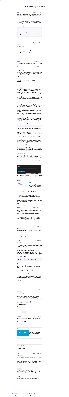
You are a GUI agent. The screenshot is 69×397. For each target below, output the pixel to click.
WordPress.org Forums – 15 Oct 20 (23, 328)
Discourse (17, 395)
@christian (19, 318)
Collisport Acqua (19, 347)
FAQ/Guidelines (21, 393)
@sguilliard (19, 44)
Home (12, 393)
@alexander (30, 89)
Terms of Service (27, 393)
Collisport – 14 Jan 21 (20, 345)
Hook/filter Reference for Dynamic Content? (34, 6)
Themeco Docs (20, 180)
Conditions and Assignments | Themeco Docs (35, 182)
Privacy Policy (33, 393)
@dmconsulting (20, 355)
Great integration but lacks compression (33, 330)
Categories (16, 393)
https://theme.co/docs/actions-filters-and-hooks (24, 53)
